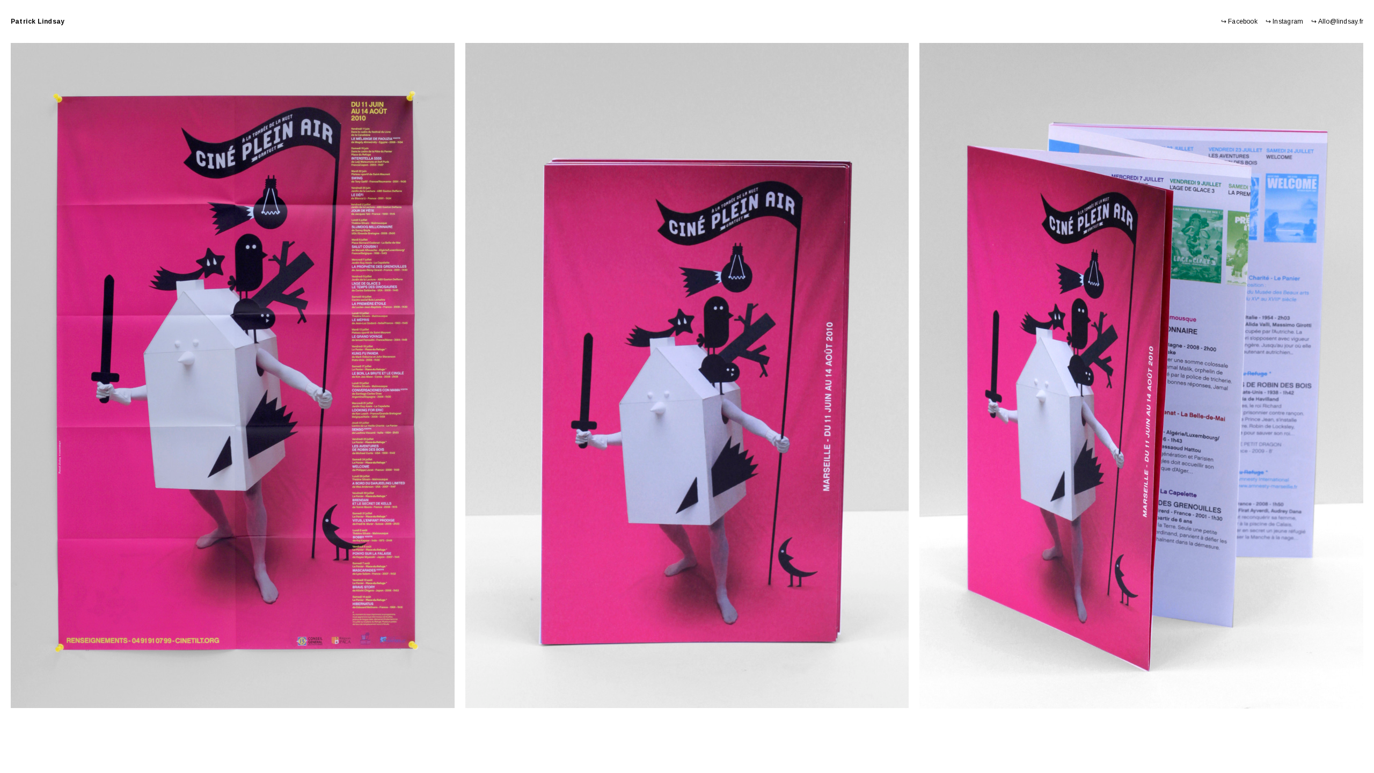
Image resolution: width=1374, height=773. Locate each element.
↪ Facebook (1239, 21)
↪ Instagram (1284, 21)
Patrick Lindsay (37, 21)
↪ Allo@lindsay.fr (1337, 21)
